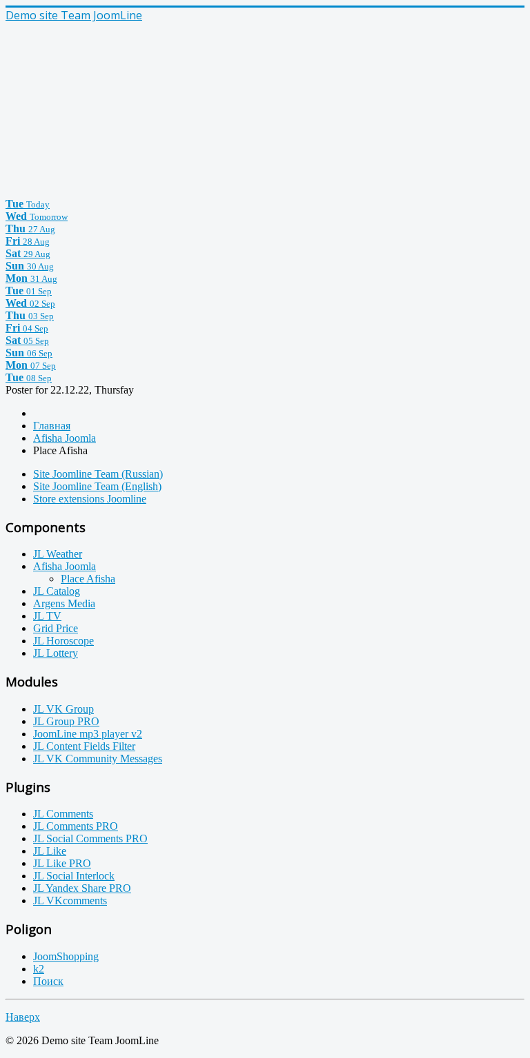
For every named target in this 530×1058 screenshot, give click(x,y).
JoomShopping (66, 956)
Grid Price (55, 628)
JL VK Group (63, 709)
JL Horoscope (63, 641)
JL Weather (57, 554)
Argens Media (64, 603)
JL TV (47, 616)
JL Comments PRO (75, 826)
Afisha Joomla (64, 566)
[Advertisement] (109, 109)
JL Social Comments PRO (90, 838)
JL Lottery (55, 653)
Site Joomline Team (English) (97, 486)
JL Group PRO (66, 721)
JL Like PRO (62, 863)
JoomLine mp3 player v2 (87, 734)
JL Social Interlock (74, 876)
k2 (38, 969)
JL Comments (63, 814)
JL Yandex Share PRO (82, 888)
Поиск (48, 981)
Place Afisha (88, 578)
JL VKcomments (70, 900)
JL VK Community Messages (97, 758)
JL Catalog (56, 591)
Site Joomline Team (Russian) (98, 474)
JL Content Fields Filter (84, 746)
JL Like (49, 851)
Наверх (23, 1017)
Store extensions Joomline (89, 499)
